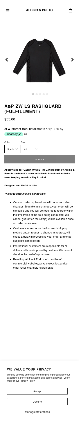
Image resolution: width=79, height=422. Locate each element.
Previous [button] (6, 60)
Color (7, 142)
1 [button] (33, 94)
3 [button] (40, 94)
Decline (37, 401)
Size (23, 142)
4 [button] (44, 94)
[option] (39, 60)
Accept (37, 391)
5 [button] (47, 94)
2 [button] (37, 94)
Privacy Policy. (27, 380)
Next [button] (72, 60)
